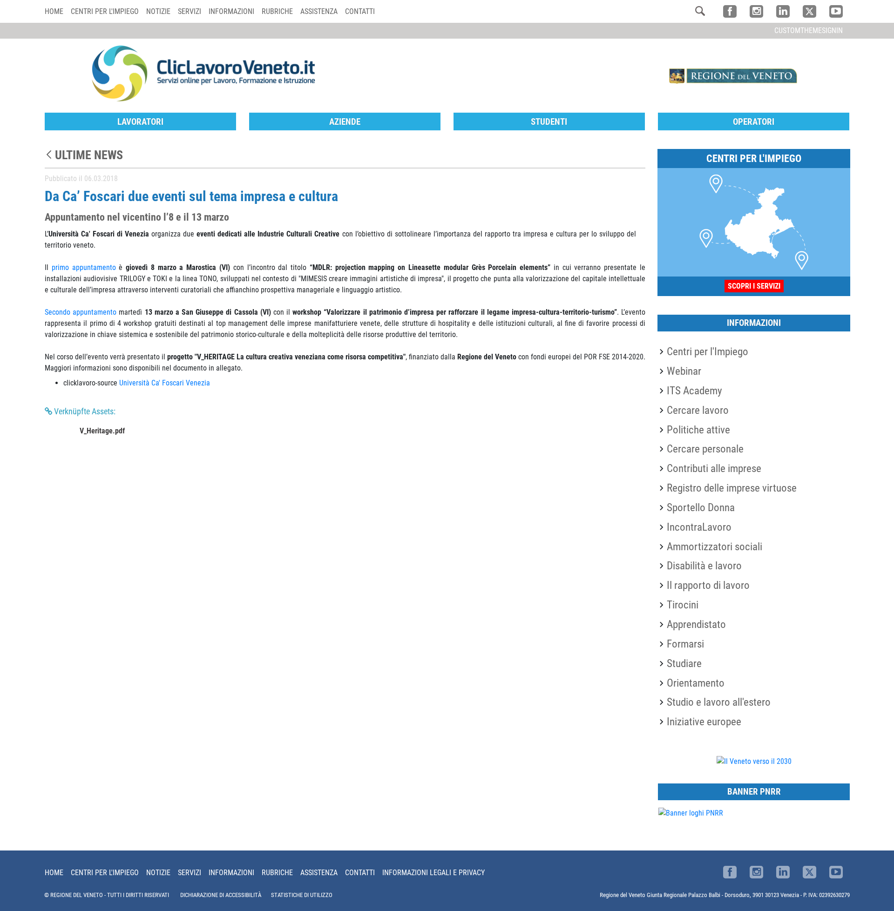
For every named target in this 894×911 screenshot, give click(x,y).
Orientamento (696, 682)
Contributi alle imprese (714, 468)
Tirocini (682, 604)
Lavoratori (140, 121)
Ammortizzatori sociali (714, 546)
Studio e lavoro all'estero (719, 702)
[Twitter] (809, 11)
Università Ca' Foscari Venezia (164, 382)
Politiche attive (698, 429)
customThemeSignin (808, 30)
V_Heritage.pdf (102, 430)
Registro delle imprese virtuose (732, 487)
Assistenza (319, 11)
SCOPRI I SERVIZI (754, 286)
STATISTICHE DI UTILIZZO (301, 894)
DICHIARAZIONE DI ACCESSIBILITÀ (220, 894)
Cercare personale (705, 448)
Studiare (684, 663)
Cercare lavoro (698, 410)
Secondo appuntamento (80, 312)
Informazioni (231, 11)
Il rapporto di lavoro (708, 585)
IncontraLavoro (699, 526)
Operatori (753, 121)
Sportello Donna (701, 507)
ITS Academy (694, 390)
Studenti (549, 121)
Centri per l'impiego (105, 11)
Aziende (344, 121)
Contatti (360, 11)
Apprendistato (696, 624)
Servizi (189, 11)
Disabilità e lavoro (704, 565)
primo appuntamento (84, 267)
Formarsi (685, 643)
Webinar (684, 371)
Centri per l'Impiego (707, 351)
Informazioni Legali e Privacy (433, 872)
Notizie (158, 11)
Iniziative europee (704, 721)
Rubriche (277, 11)
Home (54, 11)
